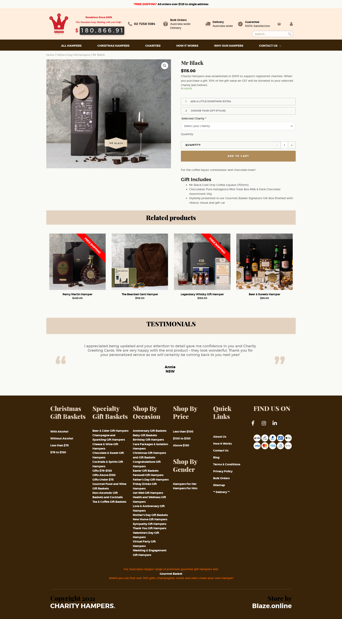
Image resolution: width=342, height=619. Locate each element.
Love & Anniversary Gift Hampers (149, 508)
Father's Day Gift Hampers (73, 54)
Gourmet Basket (171, 573)
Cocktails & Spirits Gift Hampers (107, 464)
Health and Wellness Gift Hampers (149, 499)
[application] (279, 46)
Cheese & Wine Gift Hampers (105, 446)
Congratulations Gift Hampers (147, 464)
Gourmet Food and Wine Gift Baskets (109, 486)
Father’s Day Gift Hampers (151, 479)
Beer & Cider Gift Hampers (110, 431)
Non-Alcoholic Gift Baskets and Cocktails (107, 495)
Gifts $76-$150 (102, 470)
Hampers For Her (185, 484)
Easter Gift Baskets (146, 470)
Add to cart (238, 156)
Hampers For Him (185, 488)
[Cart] (279, 23)
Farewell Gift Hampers (148, 475)
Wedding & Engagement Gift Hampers (149, 553)
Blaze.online (272, 606)
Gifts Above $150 (104, 475)
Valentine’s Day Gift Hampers (146, 535)
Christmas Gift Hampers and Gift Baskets (149, 455)
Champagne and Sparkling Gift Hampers (108, 437)
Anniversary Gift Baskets (149, 431)
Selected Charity (193, 118)
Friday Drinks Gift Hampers (145, 486)
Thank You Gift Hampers (149, 528)
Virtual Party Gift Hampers (144, 544)
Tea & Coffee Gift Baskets (109, 502)
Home (50, 54)
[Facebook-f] (255, 426)
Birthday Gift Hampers (148, 439)
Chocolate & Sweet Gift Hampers (108, 455)
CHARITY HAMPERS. (82, 606)
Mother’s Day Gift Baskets (150, 515)
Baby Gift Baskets (145, 435)
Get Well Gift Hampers (148, 493)
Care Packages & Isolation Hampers (150, 446)
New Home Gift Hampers (150, 519)
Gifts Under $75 (103, 479)
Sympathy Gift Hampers (149, 524)
